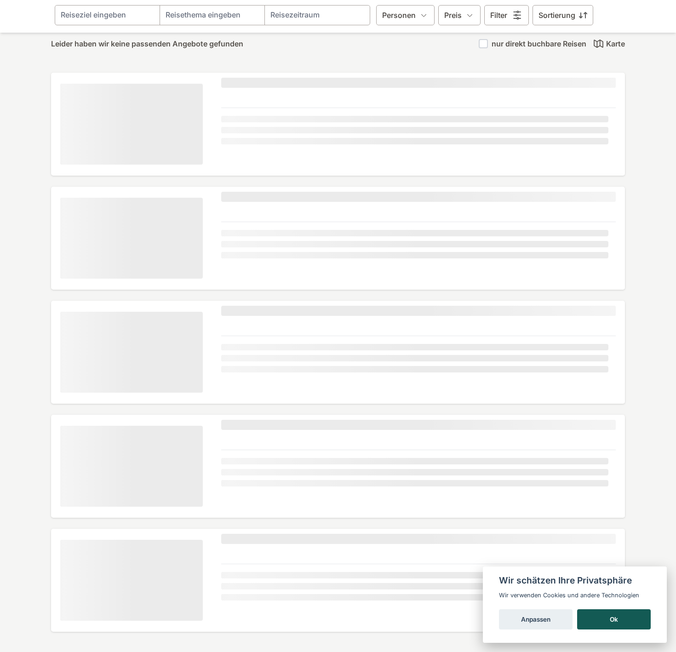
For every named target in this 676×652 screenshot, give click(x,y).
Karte (615, 43)
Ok (614, 619)
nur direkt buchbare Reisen (539, 43)
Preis (453, 15)
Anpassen (535, 619)
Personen (399, 15)
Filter (498, 15)
